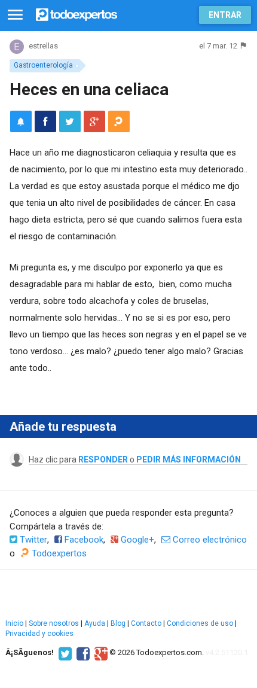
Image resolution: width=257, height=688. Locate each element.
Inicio (14, 623)
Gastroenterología (43, 65)
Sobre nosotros (54, 623)
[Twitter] (64, 653)
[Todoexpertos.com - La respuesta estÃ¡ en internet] (76, 13)
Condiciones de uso (200, 623)
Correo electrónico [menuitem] (208, 539)
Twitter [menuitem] (32, 539)
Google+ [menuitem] (136, 539)
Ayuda (94, 623)
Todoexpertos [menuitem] (58, 553)
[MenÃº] (15, 15)
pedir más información (188, 459)
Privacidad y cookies (39, 633)
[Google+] (99, 653)
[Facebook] (82, 653)
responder (103, 459)
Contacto (146, 623)
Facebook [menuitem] (82, 539)
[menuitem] (45, 121)
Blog (118, 623)
